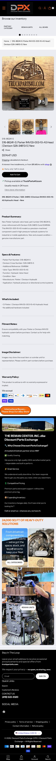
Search (5, 686)
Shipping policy (42, 722)
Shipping (5, 160)
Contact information (21, 726)
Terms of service (26, 722)
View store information (15, 190)
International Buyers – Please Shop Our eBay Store (15, 410)
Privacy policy (10, 722)
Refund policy (37, 726)
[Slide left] (5, 127)
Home (6, 41)
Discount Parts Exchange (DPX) (25, 738)
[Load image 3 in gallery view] (41, 127)
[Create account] (45, 8)
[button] (4, 8)
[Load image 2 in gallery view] (28, 127)
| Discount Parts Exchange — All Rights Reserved (33, 740)
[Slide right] (51, 127)
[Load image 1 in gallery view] (14, 127)
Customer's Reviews (10, 690)
